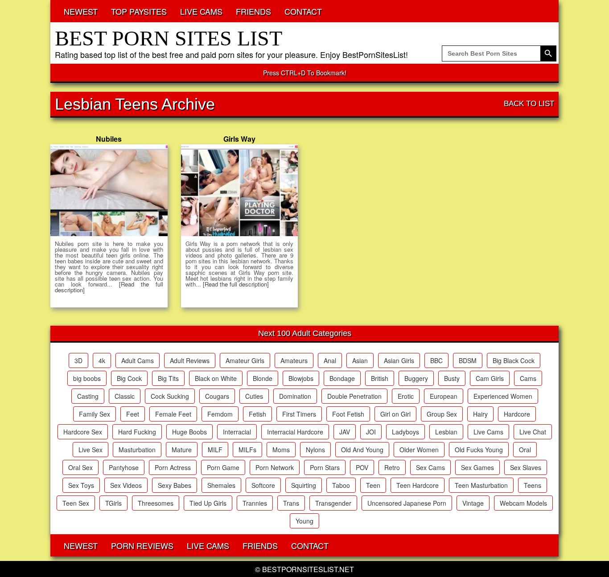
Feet (132, 413)
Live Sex (90, 449)
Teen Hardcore (417, 485)
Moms (281, 449)
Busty (452, 378)
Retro (392, 467)
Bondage (342, 378)
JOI (371, 431)
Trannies (255, 503)
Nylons (315, 449)
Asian (360, 360)
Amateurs (294, 360)
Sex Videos (126, 485)
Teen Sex (75, 503)
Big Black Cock (514, 360)
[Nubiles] (109, 190)
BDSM (468, 360)
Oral (525, 449)
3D (78, 360)
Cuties (254, 396)
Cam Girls (490, 378)
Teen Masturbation (481, 485)
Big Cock (129, 378)
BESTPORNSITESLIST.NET (308, 569)
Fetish (257, 413)
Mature (182, 449)
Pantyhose (124, 467)
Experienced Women (502, 396)
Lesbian (446, 431)
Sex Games (477, 467)
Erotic (406, 396)
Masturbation (137, 449)
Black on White (216, 378)
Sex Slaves (525, 467)
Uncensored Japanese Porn (406, 503)
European (443, 396)
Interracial (237, 431)
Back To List (529, 103)
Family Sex (94, 413)
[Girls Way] (239, 190)
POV (362, 467)
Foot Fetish (348, 413)
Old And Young (362, 449)
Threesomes (155, 503)
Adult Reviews (190, 360)
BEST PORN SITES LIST (168, 38)
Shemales (221, 485)
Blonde (262, 378)
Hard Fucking (137, 431)
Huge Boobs (189, 431)
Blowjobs (300, 378)
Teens (532, 485)
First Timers (299, 413)
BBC (436, 360)
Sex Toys (81, 485)
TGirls (113, 503)
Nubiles (109, 139)
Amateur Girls (245, 360)
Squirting (303, 485)
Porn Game (223, 467)
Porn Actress (173, 467)
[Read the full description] (236, 284)
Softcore (263, 485)
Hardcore (517, 413)
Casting (88, 396)
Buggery (416, 378)
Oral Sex (80, 467)
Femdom (220, 413)
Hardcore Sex (82, 431)
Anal (330, 360)
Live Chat (532, 431)
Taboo (341, 485)
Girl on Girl (395, 413)
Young (304, 520)
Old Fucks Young (479, 449)
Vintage (473, 503)
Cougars (217, 396)
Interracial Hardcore (295, 431)
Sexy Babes (174, 485)
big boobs (87, 378)
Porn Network (274, 467)
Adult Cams (137, 360)
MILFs (247, 449)
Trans (291, 503)
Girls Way (239, 139)
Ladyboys (405, 431)
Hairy (480, 413)
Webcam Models (523, 503)
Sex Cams (430, 467)
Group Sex (442, 413)
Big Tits (168, 378)
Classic (125, 396)
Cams (528, 378)
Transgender (333, 503)
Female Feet (173, 413)
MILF (215, 449)
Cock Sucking (170, 396)
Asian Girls (399, 360)
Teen (373, 485)
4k (102, 360)
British (379, 378)
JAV (344, 431)
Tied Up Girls (207, 503)
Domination (295, 396)
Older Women (419, 449)
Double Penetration (354, 396)
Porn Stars (325, 467)
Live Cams (488, 431)
